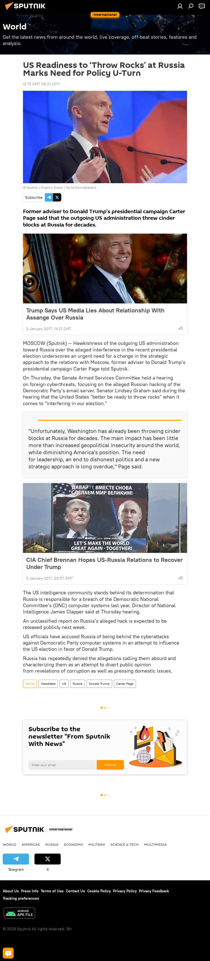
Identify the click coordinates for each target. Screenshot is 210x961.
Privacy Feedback (154, 890)
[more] (180, 328)
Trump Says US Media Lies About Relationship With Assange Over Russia (95, 314)
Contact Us (75, 890)
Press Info (30, 890)
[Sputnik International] (27, 10)
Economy (73, 844)
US (64, 684)
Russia (77, 684)
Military (96, 844)
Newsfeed (48, 684)
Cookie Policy (99, 890)
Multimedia (155, 844)
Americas (31, 844)
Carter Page (124, 684)
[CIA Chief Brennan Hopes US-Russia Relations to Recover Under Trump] (105, 518)
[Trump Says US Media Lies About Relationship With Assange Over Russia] (105, 268)
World (29, 684)
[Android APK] (19, 914)
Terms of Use (52, 890)
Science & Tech (124, 844)
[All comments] (8, 953)
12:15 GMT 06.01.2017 (41, 84)
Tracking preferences (21, 898)
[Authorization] (179, 6)
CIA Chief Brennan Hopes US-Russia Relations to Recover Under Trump (104, 563)
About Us (11, 890)
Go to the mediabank (81, 187)
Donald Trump (99, 684)
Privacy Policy (125, 890)
